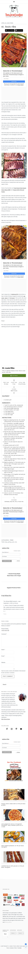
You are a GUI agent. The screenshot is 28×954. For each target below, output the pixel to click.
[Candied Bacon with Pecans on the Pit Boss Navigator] (14, 857)
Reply (5, 614)
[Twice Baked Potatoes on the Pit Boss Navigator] (14, 837)
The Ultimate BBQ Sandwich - (11, 601)
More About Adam (5, 719)
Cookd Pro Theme (15, 948)
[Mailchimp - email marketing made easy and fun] (18, 561)
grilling (9, 542)
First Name (4, 556)
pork (13, 542)
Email (3, 656)
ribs (16, 542)
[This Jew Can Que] (14, 16)
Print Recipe (19, 30)
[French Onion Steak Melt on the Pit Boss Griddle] (14, 795)
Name (3, 649)
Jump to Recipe (10, 30)
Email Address (5, 552)
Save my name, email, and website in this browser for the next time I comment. (13, 671)
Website (3, 662)
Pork (11, 23)
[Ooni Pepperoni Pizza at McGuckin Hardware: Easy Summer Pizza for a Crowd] (14, 815)
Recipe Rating (4, 628)
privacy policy (8, 922)
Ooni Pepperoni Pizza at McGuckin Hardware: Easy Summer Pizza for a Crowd (12, 825)
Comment (4, 634)
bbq (6, 542)
